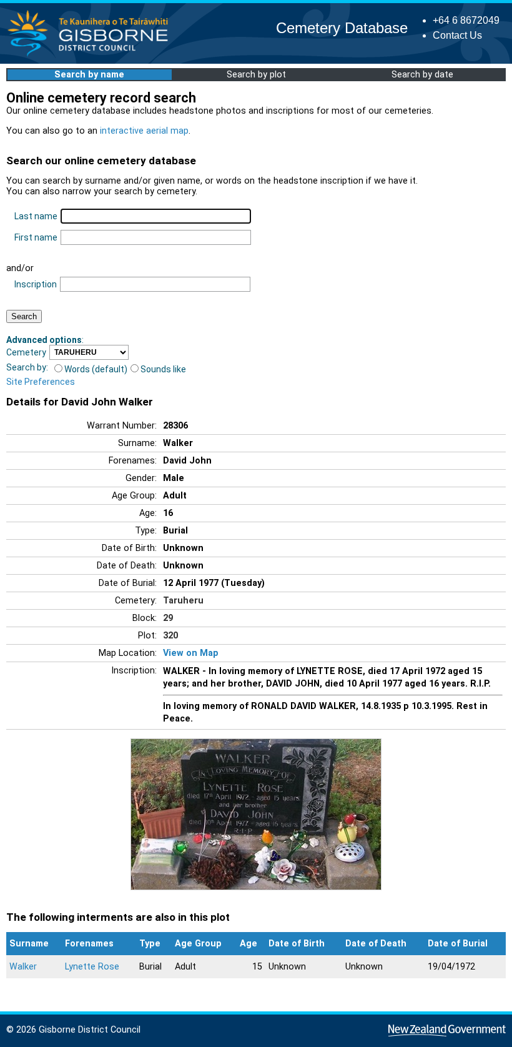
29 (168, 618)
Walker (23, 966)
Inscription (35, 284)
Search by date (422, 74)
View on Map (191, 653)
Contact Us (457, 35)
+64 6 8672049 (466, 20)
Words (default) (95, 369)
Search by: (27, 367)
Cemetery (26, 352)
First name (35, 237)
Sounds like (163, 369)
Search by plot (256, 74)
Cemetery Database (342, 27)
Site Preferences (40, 382)
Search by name (89, 74)
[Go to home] (91, 56)
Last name (35, 216)
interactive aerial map (144, 131)
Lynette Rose (92, 966)
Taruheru (183, 600)
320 (170, 635)
